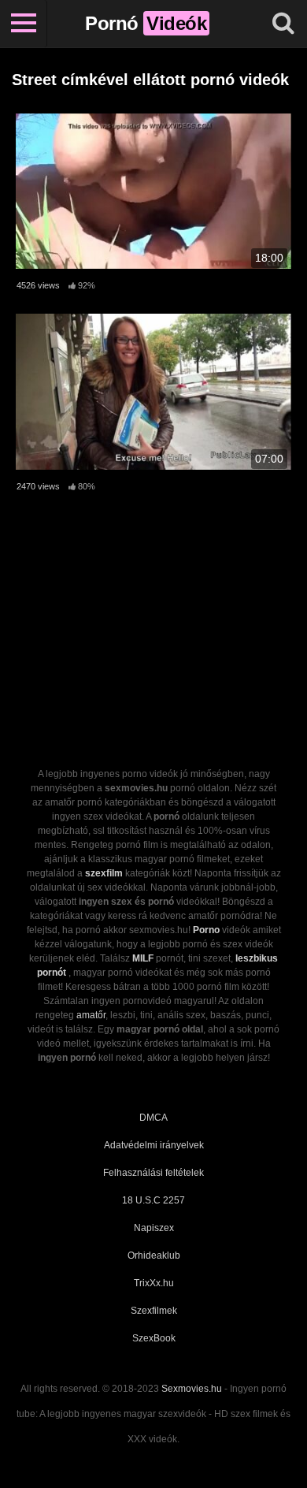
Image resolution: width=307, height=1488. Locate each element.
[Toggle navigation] (23, 23)
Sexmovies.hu (191, 1388)
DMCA (153, 1117)
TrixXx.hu (154, 1283)
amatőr (90, 1015)
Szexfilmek (154, 1310)
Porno (206, 930)
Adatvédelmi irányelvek (154, 1145)
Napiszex (154, 1227)
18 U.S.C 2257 (153, 1200)
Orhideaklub (154, 1255)
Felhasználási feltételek (153, 1172)
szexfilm (104, 873)
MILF (143, 958)
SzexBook (154, 1338)
